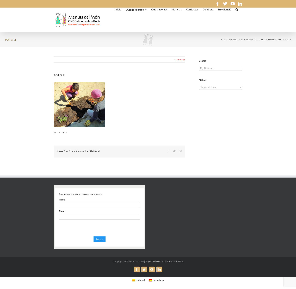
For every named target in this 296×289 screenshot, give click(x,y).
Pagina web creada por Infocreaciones (164, 261)
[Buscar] (237, 9)
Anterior (181, 59)
